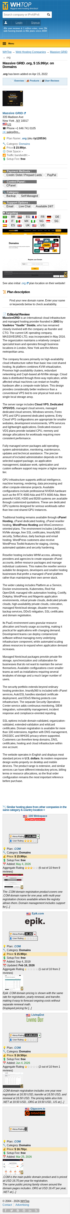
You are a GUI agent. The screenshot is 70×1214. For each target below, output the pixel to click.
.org (23, 283)
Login (19, 22)
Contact (7, 1204)
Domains (24, 143)
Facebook (5, 1210)
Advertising (22, 1204)
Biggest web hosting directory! (24, 8)
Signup (35, 22)
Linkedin (30, 1210)
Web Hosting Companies (31, 51)
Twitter (11, 1210)
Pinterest (24, 1210)
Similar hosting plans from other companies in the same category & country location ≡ (34, 808)
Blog (17, 1210)
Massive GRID (58, 51)
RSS (36, 1210)
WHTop (7, 51)
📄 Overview (17, 80)
